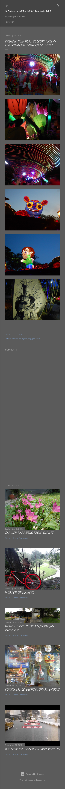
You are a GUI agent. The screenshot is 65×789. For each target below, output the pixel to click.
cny (29, 338)
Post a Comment (20, 538)
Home (10, 22)
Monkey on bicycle (19, 592)
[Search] (58, 5)
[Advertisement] (32, 454)
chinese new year (19, 338)
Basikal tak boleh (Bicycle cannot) (32, 749)
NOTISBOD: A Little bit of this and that (28, 11)
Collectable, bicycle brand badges (32, 689)
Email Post (18, 334)
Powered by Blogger (35, 774)
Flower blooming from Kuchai (29, 533)
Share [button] (7, 334)
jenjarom (36, 338)
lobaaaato (40, 780)
